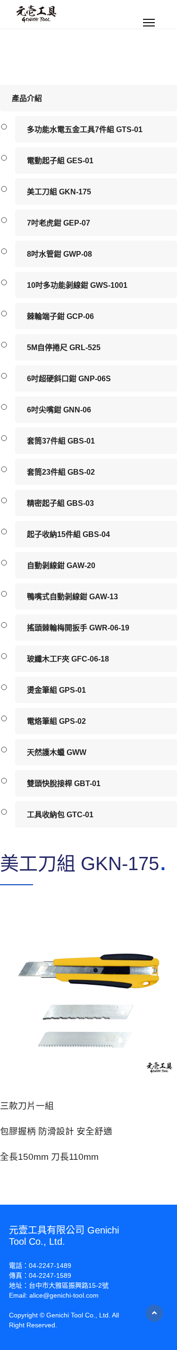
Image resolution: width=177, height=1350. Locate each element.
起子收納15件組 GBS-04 (68, 534)
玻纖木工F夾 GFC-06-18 (68, 659)
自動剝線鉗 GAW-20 (61, 566)
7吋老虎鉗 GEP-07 (58, 223)
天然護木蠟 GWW (56, 752)
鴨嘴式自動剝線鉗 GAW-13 (72, 597)
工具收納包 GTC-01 (60, 815)
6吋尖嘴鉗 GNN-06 (59, 410)
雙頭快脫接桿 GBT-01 (64, 784)
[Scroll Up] (154, 1313)
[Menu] (149, 23)
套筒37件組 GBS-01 (61, 441)
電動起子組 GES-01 (60, 161)
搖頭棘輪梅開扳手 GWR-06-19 (78, 628)
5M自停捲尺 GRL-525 (64, 348)
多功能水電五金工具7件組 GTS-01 (85, 130)
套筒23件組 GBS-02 (61, 472)
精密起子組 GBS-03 (60, 503)
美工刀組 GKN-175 (59, 192)
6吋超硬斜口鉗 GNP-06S (69, 379)
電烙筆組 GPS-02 (56, 721)
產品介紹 (27, 98)
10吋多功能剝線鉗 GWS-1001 (77, 285)
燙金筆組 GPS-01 (56, 690)
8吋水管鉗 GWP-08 (59, 254)
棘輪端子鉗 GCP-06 (60, 316)
